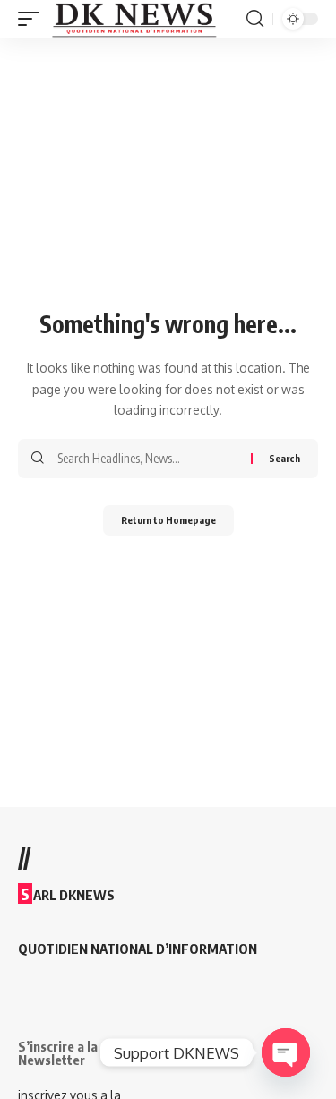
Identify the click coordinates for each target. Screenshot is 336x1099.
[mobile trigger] (33, 19)
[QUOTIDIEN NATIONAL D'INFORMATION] (134, 19)
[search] (255, 18)
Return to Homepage (168, 520)
